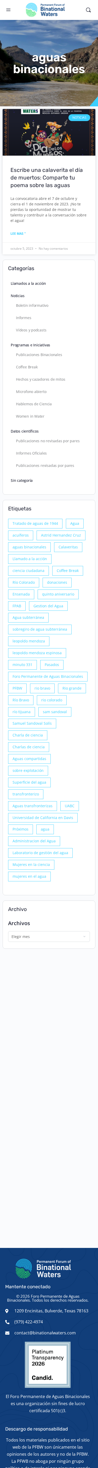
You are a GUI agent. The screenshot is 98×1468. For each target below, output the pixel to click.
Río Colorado (24, 582)
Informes (23, 317)
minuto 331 (22, 664)
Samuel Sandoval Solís (32, 723)
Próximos (20, 829)
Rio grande (72, 688)
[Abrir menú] (8, 9)
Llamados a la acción (28, 283)
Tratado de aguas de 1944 (35, 523)
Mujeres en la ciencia (31, 864)
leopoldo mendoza (29, 641)
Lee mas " (18, 233)
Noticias (17, 295)
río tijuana (22, 711)
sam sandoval (55, 711)
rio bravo (42, 688)
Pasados (52, 664)
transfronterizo (26, 794)
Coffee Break (27, 366)
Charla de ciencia (28, 735)
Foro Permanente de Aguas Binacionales (48, 676)
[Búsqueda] (88, 10)
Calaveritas (68, 546)
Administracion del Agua (34, 840)
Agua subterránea (28, 617)
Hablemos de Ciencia (34, 403)
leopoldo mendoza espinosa (37, 652)
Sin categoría (22, 480)
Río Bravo (21, 699)
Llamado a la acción (30, 558)
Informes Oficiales (31, 453)
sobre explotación (28, 770)
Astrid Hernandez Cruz (61, 535)
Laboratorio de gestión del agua (40, 852)
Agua (74, 523)
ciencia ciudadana (28, 570)
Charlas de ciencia (29, 746)
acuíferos (21, 535)
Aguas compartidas (29, 758)
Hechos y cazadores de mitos (40, 379)
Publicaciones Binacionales (39, 354)
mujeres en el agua (29, 876)
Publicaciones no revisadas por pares (47, 440)
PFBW (17, 688)
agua (45, 829)
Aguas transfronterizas (33, 805)
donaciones (57, 582)
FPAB (17, 605)
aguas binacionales (29, 546)
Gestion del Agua (48, 605)
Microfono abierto (31, 391)
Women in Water (30, 416)
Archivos (19, 923)
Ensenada (21, 594)
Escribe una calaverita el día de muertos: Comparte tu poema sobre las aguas (46, 178)
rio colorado (51, 699)
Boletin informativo (32, 305)
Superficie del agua (29, 782)
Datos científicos (24, 431)
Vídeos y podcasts (31, 330)
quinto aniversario (58, 594)
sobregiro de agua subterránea (40, 629)
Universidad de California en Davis (43, 817)
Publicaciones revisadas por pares (45, 465)
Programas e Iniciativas (30, 344)
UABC (69, 805)
